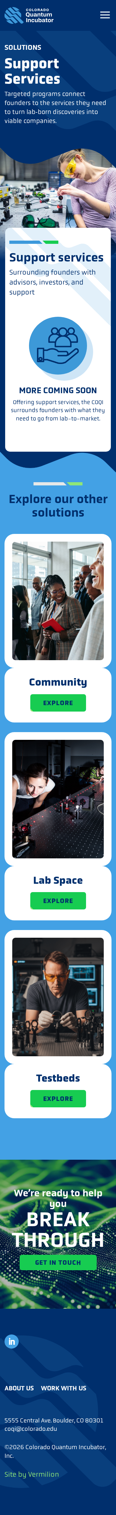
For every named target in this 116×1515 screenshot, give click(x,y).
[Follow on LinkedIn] (12, 1341)
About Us (19, 1388)
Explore (58, 703)
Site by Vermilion (32, 1474)
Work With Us (63, 1388)
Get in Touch (58, 1262)
